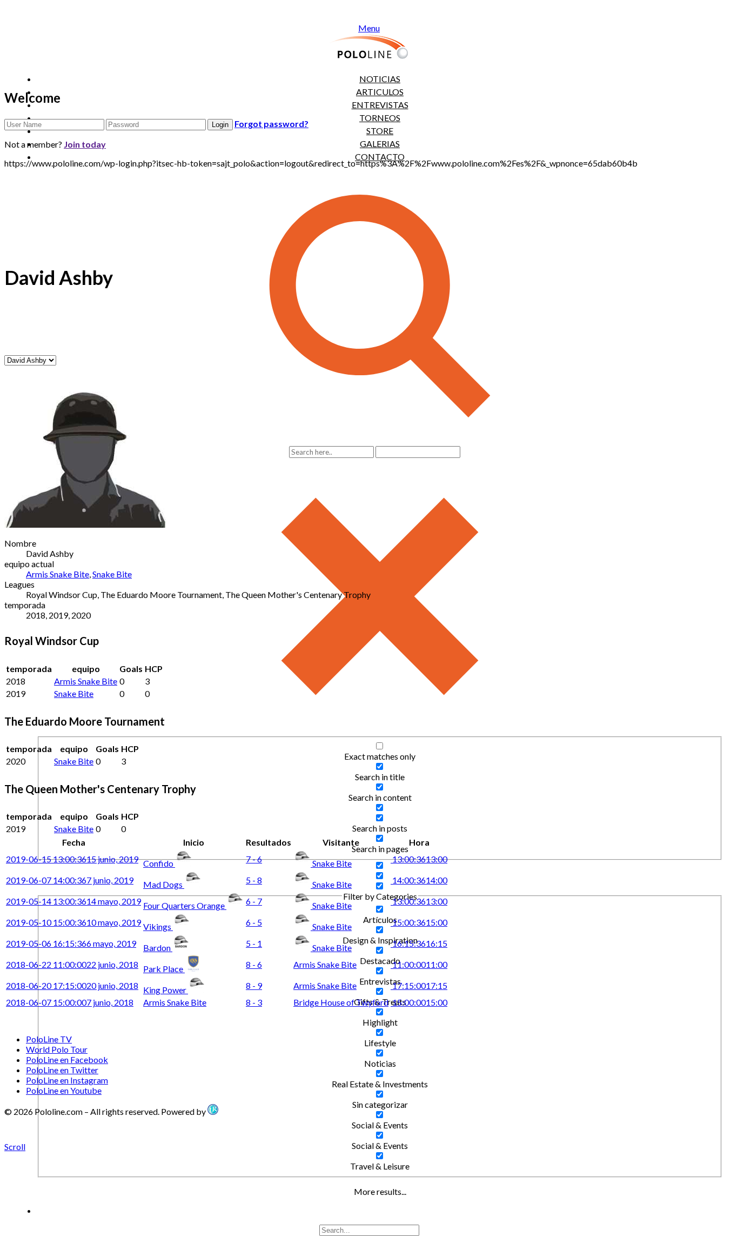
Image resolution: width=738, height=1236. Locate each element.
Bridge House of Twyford (340, 1002)
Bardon (157, 947)
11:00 (419, 964)
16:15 (419, 943)
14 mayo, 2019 (73, 901)
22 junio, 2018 (72, 964)
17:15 (419, 985)
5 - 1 (254, 943)
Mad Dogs (163, 884)
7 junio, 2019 (69, 880)
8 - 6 (254, 964)
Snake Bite (112, 574)
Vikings (158, 926)
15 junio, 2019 (72, 859)
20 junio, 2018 (72, 985)
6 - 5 (254, 922)
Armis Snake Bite (57, 574)
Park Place (164, 968)
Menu (369, 28)
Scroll (14, 1146)
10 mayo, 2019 (73, 922)
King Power (165, 990)
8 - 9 (254, 985)
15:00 (419, 922)
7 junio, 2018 (69, 1002)
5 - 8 (254, 880)
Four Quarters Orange (184, 905)
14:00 (419, 880)
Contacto (380, 156)
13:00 (419, 859)
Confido (159, 863)
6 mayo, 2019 (71, 943)
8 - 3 (254, 1002)
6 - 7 (254, 901)
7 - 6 (254, 859)
